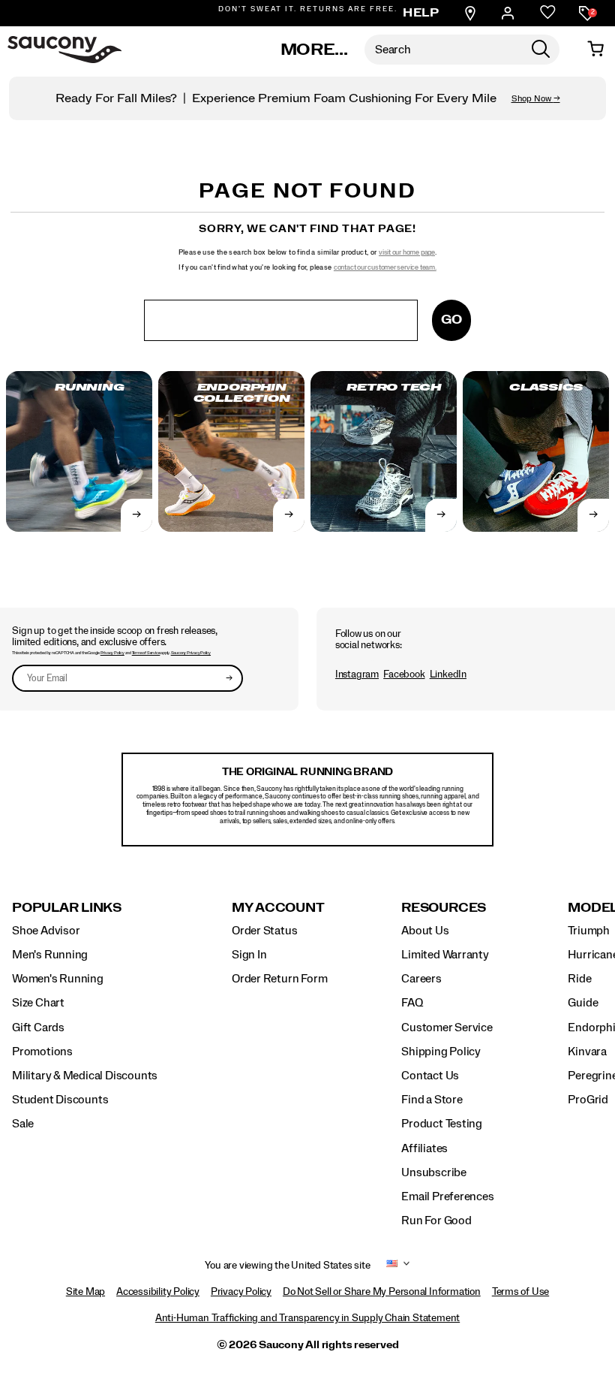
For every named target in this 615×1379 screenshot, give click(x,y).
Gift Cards (38, 1027)
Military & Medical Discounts (85, 1076)
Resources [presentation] (443, 907)
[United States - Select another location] (392, 1266)
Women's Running (58, 979)
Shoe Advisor (46, 931)
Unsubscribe (433, 1172)
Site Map (85, 1292)
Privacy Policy (112, 652)
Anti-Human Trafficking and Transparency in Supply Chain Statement (307, 1318)
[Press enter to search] (541, 50)
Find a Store (431, 1100)
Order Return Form (279, 979)
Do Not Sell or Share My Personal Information (382, 1292)
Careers (421, 979)
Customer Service (447, 1027)
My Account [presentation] (278, 907)
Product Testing (441, 1124)
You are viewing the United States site (287, 1265)
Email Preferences (447, 1196)
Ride (579, 979)
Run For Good (436, 1221)
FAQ (411, 1003)
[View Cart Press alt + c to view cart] (595, 50)
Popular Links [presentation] (67, 907)
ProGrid (588, 1100)
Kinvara (587, 1052)
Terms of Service (146, 652)
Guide (583, 1003)
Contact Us (430, 1076)
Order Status (264, 931)
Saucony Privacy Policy (191, 652)
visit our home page (407, 252)
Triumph (589, 931)
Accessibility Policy (158, 1292)
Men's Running (50, 955)
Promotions (42, 1052)
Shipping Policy (441, 1052)
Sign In (249, 955)
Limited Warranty (445, 955)
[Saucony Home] (65, 49)
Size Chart (38, 1003)
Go (451, 319)
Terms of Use (520, 1292)
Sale (23, 1124)
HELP (421, 13)
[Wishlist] (548, 13)
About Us (424, 931)
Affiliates (424, 1148)
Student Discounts (60, 1100)
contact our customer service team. (385, 267)
